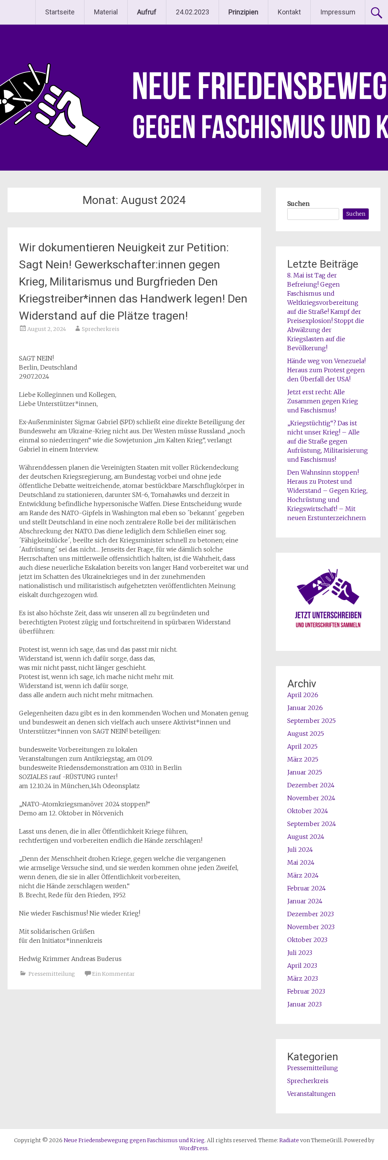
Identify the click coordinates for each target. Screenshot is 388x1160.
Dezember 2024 (311, 785)
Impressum (337, 12)
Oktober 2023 (307, 940)
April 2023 (302, 965)
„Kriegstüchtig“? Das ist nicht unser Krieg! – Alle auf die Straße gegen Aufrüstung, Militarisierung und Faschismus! (327, 441)
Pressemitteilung (51, 973)
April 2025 (302, 746)
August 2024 (305, 836)
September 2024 (311, 824)
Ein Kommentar (113, 973)
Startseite (60, 12)
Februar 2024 (306, 888)
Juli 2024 (300, 849)
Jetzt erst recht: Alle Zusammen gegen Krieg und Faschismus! (322, 401)
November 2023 (311, 927)
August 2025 (305, 733)
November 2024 (311, 798)
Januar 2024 (304, 901)
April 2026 (302, 695)
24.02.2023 (192, 12)
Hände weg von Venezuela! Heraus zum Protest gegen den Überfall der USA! (326, 370)
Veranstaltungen (311, 1093)
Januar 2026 (305, 708)
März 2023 (302, 978)
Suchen (298, 203)
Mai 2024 (300, 862)
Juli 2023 (299, 952)
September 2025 (311, 720)
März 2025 (302, 759)
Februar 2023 (306, 991)
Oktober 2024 (307, 811)
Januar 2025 (304, 772)
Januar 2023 (304, 1004)
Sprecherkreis (100, 329)
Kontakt (289, 12)
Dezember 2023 (310, 914)
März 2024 (303, 875)
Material (106, 12)
